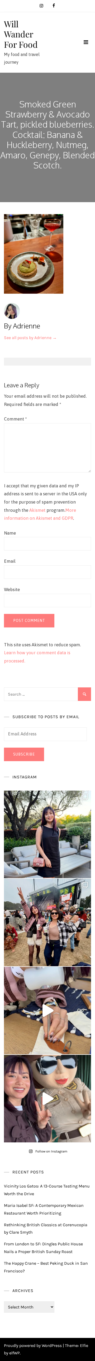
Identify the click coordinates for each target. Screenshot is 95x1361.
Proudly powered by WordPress (33, 1345)
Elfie (84, 1345)
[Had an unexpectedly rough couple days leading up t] (47, 922)
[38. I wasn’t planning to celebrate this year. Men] (47, 834)
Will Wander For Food (21, 34)
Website (12, 589)
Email (10, 561)
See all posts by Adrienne (30, 337)
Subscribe (24, 754)
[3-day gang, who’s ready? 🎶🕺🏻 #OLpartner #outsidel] (47, 1098)
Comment (15, 419)
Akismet (37, 510)
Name (10, 533)
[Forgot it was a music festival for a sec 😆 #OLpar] (47, 1010)
